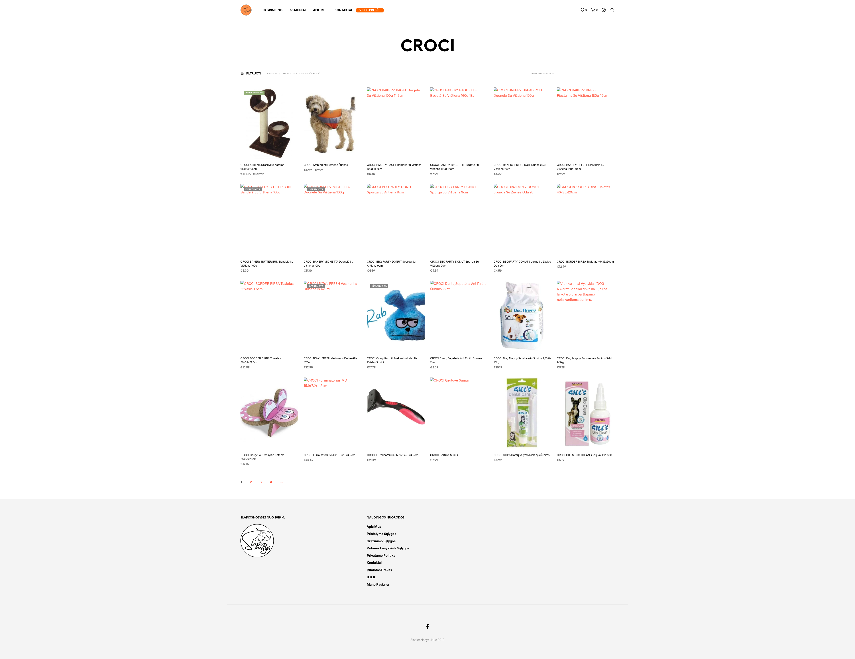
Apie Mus (320, 10)
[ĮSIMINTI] (269, 151)
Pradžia (272, 73)
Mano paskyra (378, 584)
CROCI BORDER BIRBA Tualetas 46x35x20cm (585, 261)
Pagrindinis (273, 10)
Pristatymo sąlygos (381, 534)
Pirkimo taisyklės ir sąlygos (388, 548)
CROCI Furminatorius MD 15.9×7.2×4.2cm (329, 455)
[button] (583, 10)
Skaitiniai (298, 10)
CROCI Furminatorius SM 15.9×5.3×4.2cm (392, 455)
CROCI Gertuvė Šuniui (444, 455)
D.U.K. (371, 577)
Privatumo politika (381, 555)
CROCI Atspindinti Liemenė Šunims (326, 165)
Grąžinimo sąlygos (381, 541)
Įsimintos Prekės (379, 570)
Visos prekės (369, 10)
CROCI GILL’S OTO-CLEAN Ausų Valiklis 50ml (585, 455)
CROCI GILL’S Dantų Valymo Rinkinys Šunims (522, 455)
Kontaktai (343, 10)
